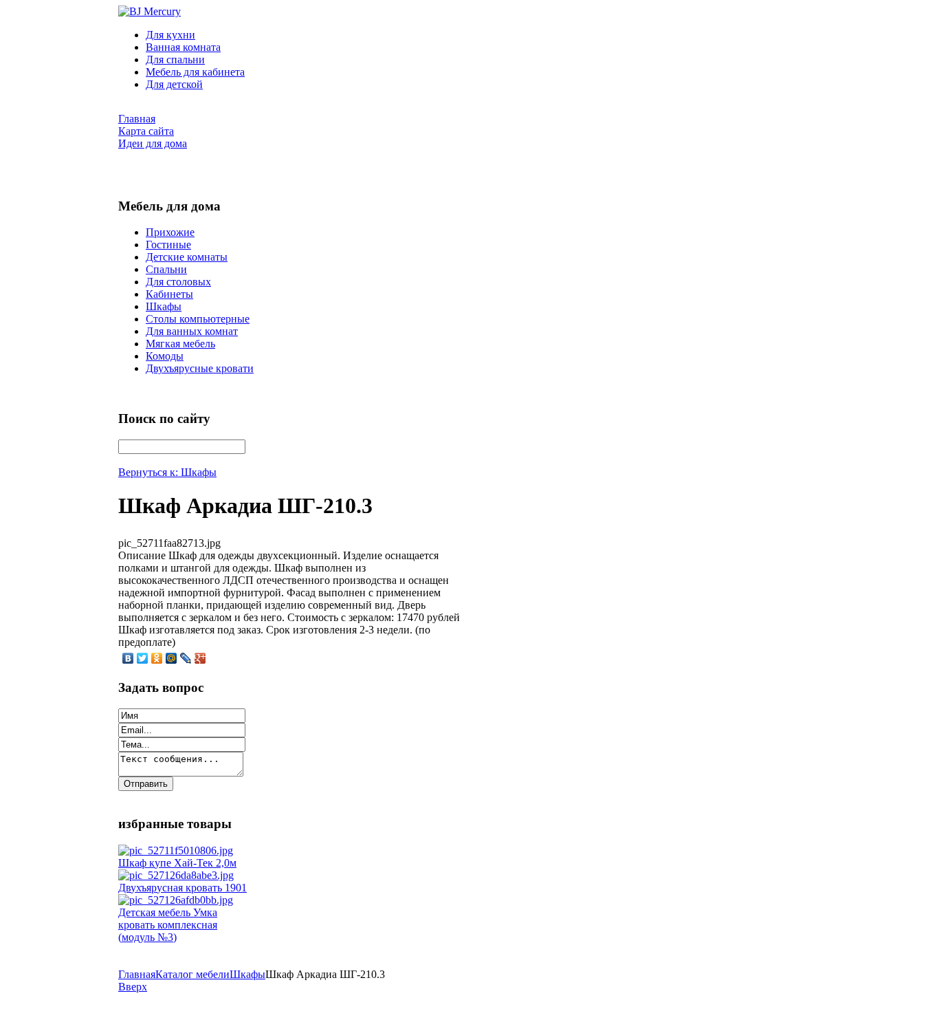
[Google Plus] (200, 658)
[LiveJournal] (186, 658)
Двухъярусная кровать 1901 (182, 887)
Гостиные (168, 244)
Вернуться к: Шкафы (167, 472)
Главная (136, 974)
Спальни (166, 269)
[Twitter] (142, 658)
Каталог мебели (192, 974)
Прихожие (170, 232)
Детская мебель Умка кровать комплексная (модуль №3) (167, 925)
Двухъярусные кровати (200, 368)
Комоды (165, 356)
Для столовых (178, 281)
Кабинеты (169, 294)
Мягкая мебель (180, 343)
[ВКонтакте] (128, 658)
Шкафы (163, 306)
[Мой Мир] (171, 658)
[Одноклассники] (157, 658)
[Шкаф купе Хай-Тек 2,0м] (175, 850)
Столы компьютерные (198, 319)
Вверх (132, 986)
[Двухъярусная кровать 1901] (176, 875)
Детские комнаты (187, 257)
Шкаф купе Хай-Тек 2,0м (177, 863)
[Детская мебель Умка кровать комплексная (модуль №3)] (175, 900)
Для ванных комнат (192, 331)
